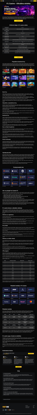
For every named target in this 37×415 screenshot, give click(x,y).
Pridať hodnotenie (31, 353)
